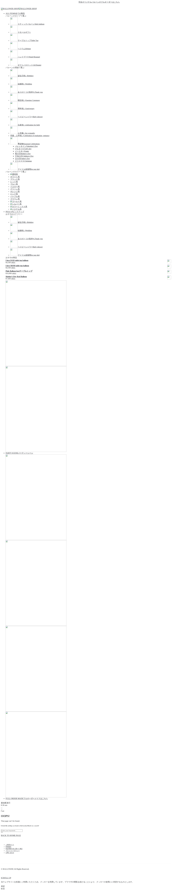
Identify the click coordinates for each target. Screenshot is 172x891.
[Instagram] (90, 5)
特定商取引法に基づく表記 (14, 849)
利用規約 (8, 847)
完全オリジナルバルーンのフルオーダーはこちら (90, 2)
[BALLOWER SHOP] (10, 9)
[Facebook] (82, 5)
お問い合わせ (10, 853)
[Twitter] (86, 5)
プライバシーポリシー (13, 851)
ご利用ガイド (10, 845)
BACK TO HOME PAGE (11, 835)
